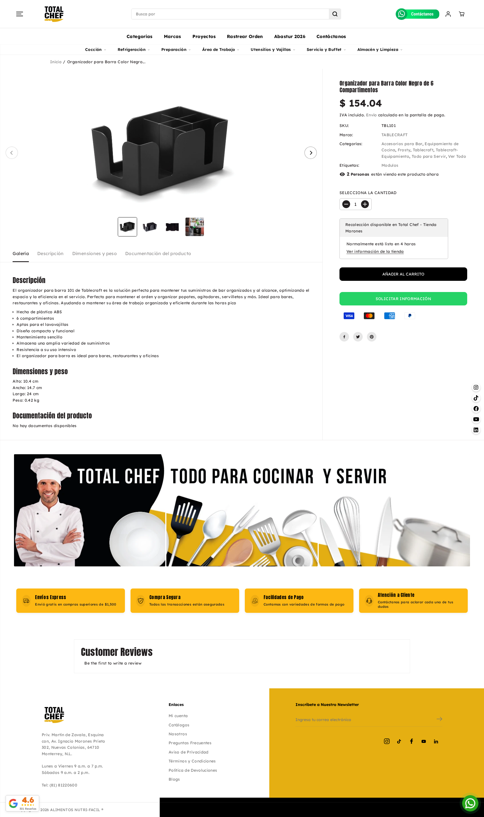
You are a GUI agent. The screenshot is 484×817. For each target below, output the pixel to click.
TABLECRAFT (394, 134)
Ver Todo (457, 156)
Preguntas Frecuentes (190, 742)
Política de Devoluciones (193, 770)
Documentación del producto (158, 253)
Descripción (50, 253)
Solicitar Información (403, 298)
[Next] (310, 153)
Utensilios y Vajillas (271, 49)
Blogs (174, 779)
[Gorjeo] (358, 337)
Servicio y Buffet (324, 49)
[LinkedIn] (436, 741)
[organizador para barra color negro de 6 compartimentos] (161, 153)
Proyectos (204, 36)
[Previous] (12, 153)
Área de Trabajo (218, 49)
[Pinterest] (371, 337)
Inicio (56, 61)
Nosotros (178, 733)
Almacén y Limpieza (377, 49)
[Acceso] (448, 14)
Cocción (93, 49)
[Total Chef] (54, 14)
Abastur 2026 (289, 36)
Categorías (140, 36)
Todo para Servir (429, 156)
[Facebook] (344, 337)
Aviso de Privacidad (189, 752)
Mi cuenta (178, 715)
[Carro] (461, 14)
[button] (19, 14)
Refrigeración (132, 49)
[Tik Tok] (399, 741)
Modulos (389, 165)
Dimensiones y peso (94, 253)
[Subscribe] (439, 720)
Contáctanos (331, 36)
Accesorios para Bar (401, 143)
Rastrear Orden (245, 36)
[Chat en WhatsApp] (470, 803)
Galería (21, 253)
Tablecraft (423, 149)
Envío (371, 114)
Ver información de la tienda (375, 251)
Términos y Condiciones (192, 761)
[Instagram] (387, 741)
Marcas (172, 36)
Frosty (404, 149)
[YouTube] (424, 741)
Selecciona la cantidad (368, 192)
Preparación (174, 49)
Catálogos (179, 724)
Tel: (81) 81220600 (59, 785)
